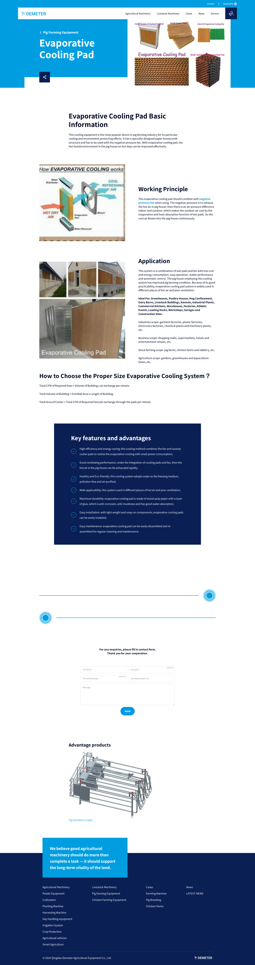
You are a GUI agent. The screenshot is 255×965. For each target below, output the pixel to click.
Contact (210, 3)
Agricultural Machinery (56, 887)
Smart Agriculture (53, 944)
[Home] (33, 13)
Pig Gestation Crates (81, 820)
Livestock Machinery (104, 887)
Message (86, 687)
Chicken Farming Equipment (109, 900)
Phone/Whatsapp (90, 678)
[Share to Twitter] (80, 77)
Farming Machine (156, 893)
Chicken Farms (155, 906)
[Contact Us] (231, 13)
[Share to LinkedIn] (63, 77)
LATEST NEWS (194, 893)
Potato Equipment (53, 893)
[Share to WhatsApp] (72, 77)
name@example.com (140, 678)
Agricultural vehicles (54, 938)
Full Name (87, 669)
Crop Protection (51, 931)
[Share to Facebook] (55, 77)
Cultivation (49, 900)
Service (215, 13)
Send (127, 711)
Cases (149, 887)
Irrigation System (52, 925)
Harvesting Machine (54, 912)
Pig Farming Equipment (106, 893)
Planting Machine (52, 906)
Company (135, 669)
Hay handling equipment (57, 919)
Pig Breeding (153, 900)
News (189, 887)
